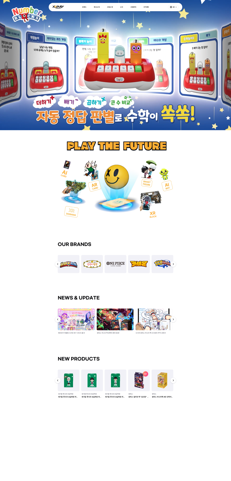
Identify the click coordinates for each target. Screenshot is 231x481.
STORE (146, 7)
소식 (121, 7)
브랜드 (84, 7)
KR (174, 7)
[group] (68, 264)
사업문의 (133, 7)
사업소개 (110, 7)
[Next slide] (173, 264)
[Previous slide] (58, 264)
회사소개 (97, 7)
